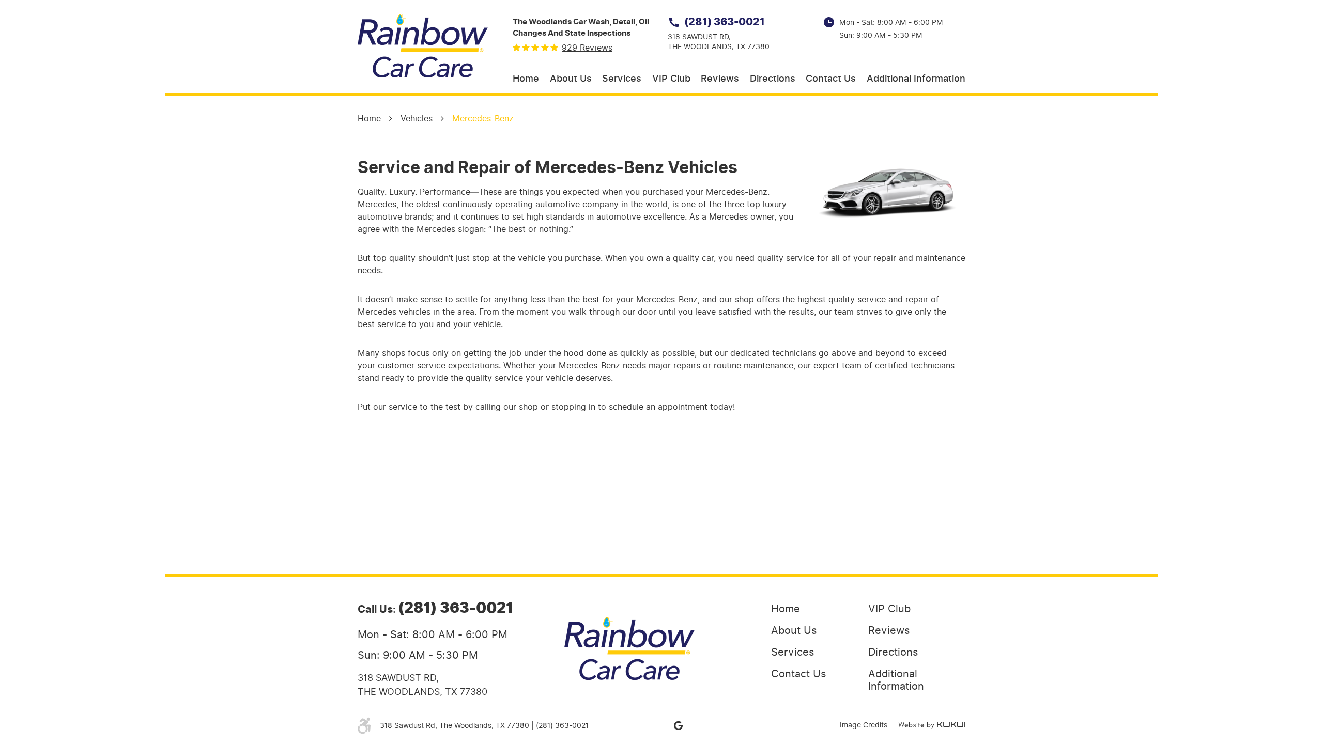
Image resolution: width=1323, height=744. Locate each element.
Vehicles (417, 119)
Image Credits (863, 725)
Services (621, 79)
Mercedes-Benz (483, 119)
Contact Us (831, 79)
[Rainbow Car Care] (423, 46)
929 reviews (587, 48)
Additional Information (916, 79)
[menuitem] (526, 79)
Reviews (720, 79)
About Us (571, 79)
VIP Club (671, 79)
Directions (772, 79)
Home (526, 79)
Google (678, 725)
